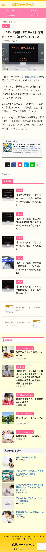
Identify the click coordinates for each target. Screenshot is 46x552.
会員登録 (11, 15)
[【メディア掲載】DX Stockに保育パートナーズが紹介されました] (26, 164)
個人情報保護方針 (18, 536)
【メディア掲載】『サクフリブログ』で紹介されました (28, 245)
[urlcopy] (38, 164)
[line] (32, 164)
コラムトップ (11, 10)
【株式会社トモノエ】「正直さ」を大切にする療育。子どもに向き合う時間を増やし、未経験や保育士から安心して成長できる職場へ (29, 377)
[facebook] (13, 164)
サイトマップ (31, 536)
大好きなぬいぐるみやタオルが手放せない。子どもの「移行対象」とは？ (30, 487)
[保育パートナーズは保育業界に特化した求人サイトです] (23, 4)
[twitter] (7, 164)
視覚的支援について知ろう (28, 436)
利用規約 (6, 536)
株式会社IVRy (33, 76)
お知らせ (7, 174)
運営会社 (20, 539)
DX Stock (15, 80)
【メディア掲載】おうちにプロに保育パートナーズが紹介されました (28, 289)
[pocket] (20, 164)
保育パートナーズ (23, 544)
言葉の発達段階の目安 (26, 457)
